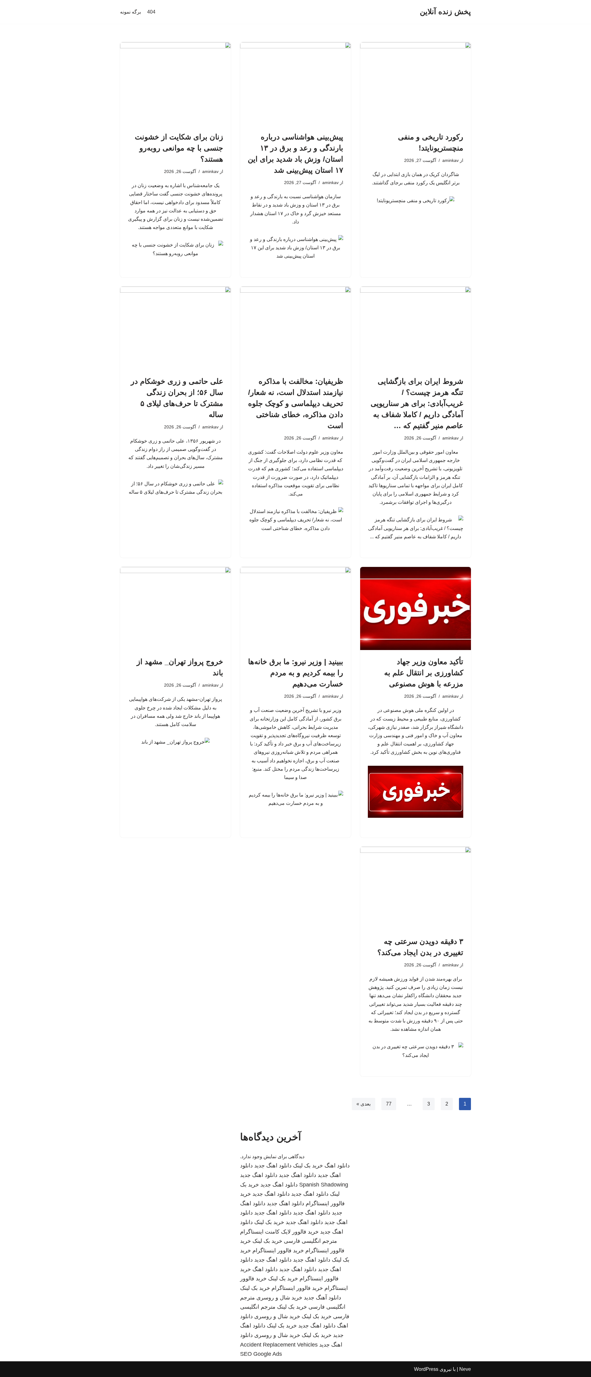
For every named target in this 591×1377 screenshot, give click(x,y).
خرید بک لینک (308, 1165)
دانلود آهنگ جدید (322, 1298)
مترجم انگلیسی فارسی (310, 1241)
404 (151, 11)
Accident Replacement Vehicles (279, 1345)
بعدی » (363, 1103)
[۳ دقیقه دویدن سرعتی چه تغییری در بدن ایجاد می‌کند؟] (415, 888)
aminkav (450, 160)
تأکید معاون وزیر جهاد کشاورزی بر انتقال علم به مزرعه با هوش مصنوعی (423, 672)
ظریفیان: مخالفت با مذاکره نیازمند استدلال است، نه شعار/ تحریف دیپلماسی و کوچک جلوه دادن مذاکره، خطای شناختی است (295, 403)
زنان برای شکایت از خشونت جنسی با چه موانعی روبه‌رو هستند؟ (179, 148)
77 (389, 1103)
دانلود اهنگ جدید (272, 1165)
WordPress (426, 1369)
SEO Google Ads (261, 1354)
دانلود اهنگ (337, 1165)
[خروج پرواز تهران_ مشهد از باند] (175, 608)
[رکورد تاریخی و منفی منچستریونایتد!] (415, 83)
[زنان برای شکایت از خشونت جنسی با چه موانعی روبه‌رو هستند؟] (175, 83)
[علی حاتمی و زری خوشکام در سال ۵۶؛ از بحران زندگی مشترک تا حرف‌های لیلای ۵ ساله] (175, 328)
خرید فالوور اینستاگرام (278, 1250)
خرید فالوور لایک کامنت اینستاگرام (279, 1232)
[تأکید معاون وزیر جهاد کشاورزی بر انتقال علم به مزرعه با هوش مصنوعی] (415, 608)
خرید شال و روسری (279, 1298)
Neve (465, 1369)
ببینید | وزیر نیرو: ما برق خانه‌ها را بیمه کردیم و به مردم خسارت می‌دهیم (295, 672)
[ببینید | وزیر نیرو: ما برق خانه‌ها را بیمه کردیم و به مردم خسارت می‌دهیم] (295, 608)
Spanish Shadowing (323, 1185)
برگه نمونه (130, 11)
